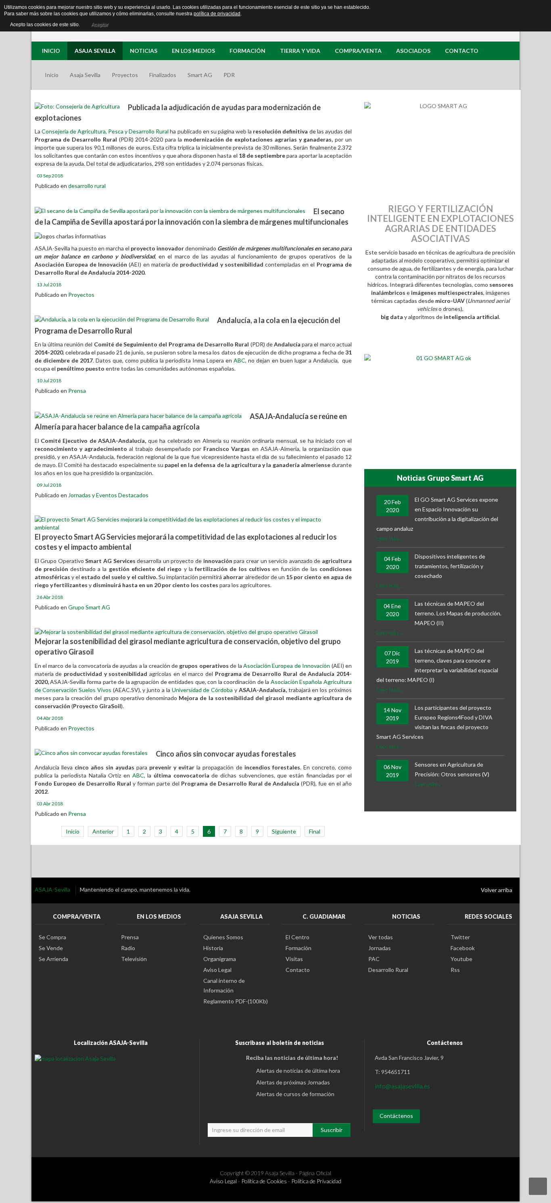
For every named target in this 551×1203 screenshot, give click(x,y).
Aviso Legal (217, 969)
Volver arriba (496, 889)
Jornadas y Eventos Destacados (108, 495)
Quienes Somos (223, 937)
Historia (213, 947)
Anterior (103, 831)
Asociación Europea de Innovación (287, 665)
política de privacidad (217, 14)
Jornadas (379, 947)
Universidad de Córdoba (203, 689)
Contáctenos (396, 1115)
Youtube (461, 958)
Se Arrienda (53, 958)
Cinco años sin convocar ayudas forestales (226, 753)
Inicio (51, 74)
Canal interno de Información (224, 985)
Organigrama (219, 958)
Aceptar (99, 24)
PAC (374, 958)
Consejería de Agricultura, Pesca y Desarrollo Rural (105, 131)
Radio (128, 947)
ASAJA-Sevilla (53, 889)
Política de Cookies (264, 1181)
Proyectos (125, 74)
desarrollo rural (87, 185)
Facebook (463, 947)
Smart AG (200, 74)
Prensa (77, 390)
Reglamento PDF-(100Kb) (235, 1001)
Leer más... (389, 538)
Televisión (134, 958)
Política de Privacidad (316, 1181)
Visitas (294, 958)
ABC (239, 360)
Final (314, 831)
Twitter (460, 937)
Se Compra (52, 937)
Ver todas (380, 937)
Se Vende (51, 947)
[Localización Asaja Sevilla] (75, 1057)
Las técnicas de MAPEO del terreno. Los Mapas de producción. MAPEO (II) (458, 613)
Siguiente (284, 831)
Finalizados (162, 74)
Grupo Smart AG (89, 607)
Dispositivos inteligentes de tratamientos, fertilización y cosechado (450, 566)
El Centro (297, 937)
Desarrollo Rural (388, 969)
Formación (298, 947)
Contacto (298, 969)
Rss (455, 969)
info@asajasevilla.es (402, 1086)
